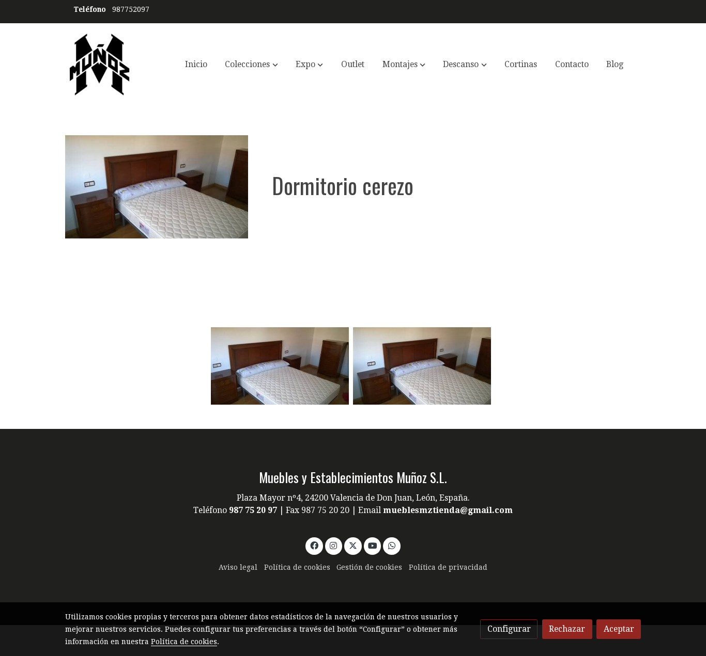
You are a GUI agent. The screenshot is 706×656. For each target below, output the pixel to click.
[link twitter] (353, 545)
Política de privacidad (448, 567)
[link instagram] (334, 545)
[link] (99, 64)
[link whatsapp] (392, 545)
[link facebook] (314, 545)
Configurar (509, 629)
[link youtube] (373, 545)
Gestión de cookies (369, 567)
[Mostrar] (280, 366)
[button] (252, 64)
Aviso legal (238, 567)
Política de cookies (297, 567)
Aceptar (619, 629)
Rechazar (567, 629)
